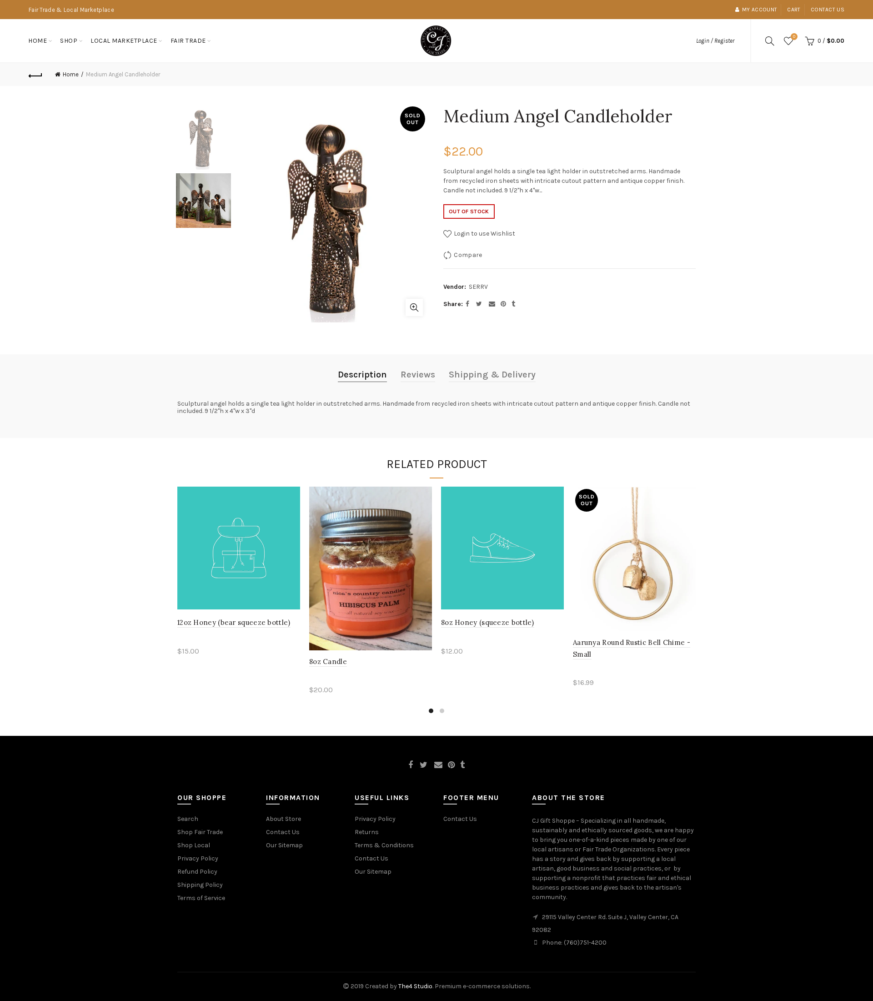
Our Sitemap (284, 845)
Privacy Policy (197, 858)
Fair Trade (188, 41)
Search (187, 819)
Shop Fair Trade (200, 832)
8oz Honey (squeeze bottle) (487, 622)
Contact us (827, 9)
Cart (793, 9)
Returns (367, 832)
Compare (468, 255)
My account (759, 9)
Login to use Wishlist (483, 233)
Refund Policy (197, 871)
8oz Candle (328, 661)
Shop (68, 41)
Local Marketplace (123, 41)
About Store (283, 819)
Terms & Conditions (384, 845)
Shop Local (193, 845)
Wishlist (794, 36)
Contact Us (283, 832)
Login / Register (715, 40)
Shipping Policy (200, 885)
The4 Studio (415, 986)
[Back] (35, 74)
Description (362, 374)
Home (37, 41)
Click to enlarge (414, 307)
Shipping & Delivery (492, 374)
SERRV (478, 287)
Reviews (418, 374)
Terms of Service (201, 898)
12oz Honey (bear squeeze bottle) (234, 622)
